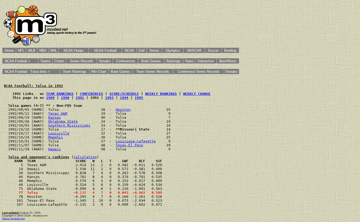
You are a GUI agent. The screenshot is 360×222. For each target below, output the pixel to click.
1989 (50, 98)
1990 (65, 98)
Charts (59, 61)
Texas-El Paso (129, 145)
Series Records (81, 61)
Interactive (206, 61)
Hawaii (54, 149)
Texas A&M (57, 113)
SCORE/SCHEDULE (124, 94)
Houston (123, 110)
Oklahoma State (63, 121)
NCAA (129, 50)
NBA (42, 50)
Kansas (54, 117)
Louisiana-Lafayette (136, 141)
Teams (45, 61)
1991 (80, 98)
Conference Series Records (199, 72)
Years (189, 61)
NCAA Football (105, 50)
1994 (124, 98)
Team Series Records (152, 72)
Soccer (213, 50)
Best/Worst (227, 61)
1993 (109, 98)
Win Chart (98, 72)
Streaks (105, 61)
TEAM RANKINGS (60, 94)
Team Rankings (74, 72)
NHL (53, 50)
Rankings (173, 61)
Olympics (173, 50)
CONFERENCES (91, 94)
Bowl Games (151, 61)
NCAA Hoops (74, 50)
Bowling (230, 50)
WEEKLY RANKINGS (161, 94)
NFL (21, 50)
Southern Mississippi (69, 125)
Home (9, 50)
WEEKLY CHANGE (197, 94)
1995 (139, 98)
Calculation (85, 157)
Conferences (125, 61)
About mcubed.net (13, 218)
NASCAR (194, 50)
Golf (141, 50)
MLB (31, 50)
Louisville (58, 133)
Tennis (154, 50)
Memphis (55, 137)
